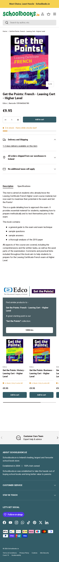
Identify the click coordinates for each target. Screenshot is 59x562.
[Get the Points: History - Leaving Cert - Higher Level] (15, 351)
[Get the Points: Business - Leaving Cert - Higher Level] (42, 351)
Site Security (44, 553)
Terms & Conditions (10, 553)
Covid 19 (6, 555)
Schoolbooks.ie (13, 549)
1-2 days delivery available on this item (20, 146)
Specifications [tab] (23, 186)
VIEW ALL (29, 330)
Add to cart (39, 119)
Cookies (34, 553)
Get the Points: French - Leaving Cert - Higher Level (27, 31)
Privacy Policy (24, 553)
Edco (5, 103)
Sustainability (16, 555)
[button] (49, 14)
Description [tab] (8, 186)
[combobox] (29, 22)
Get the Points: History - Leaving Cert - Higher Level (14, 373)
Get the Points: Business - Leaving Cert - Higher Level (42, 373)
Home (5, 31)
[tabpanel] (29, 226)
